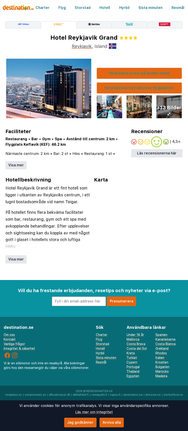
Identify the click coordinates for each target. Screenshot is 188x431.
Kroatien (161, 362)
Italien (159, 358)
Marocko (162, 371)
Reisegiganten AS (99, 391)
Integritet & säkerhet (19, 348)
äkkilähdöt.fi (81, 394)
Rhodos (161, 353)
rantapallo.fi (99, 394)
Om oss (9, 335)
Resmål (177, 7)
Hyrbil (124, 7)
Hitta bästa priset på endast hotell (139, 73)
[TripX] (129, 24)
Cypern (132, 362)
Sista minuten (150, 7)
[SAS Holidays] (23, 24)
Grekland (162, 348)
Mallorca (133, 339)
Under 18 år (135, 335)
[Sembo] (94, 24)
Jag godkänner (80, 422)
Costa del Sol (137, 348)
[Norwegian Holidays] (164, 24)
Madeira (161, 376)
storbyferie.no (173, 394)
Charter (43, 7)
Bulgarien (162, 367)
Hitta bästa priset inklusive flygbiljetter (139, 88)
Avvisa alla (111, 422)
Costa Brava (136, 344)
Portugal (133, 367)
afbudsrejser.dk (59, 394)
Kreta (131, 353)
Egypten (133, 376)
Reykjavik (82, 46)
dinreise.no (153, 394)
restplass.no (13, 394)
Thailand (133, 371)
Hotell (105, 7)
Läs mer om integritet (94, 412)
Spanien (161, 335)
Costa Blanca (165, 344)
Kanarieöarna (165, 339)
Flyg (62, 7)
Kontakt (10, 339)
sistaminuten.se (35, 394)
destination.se (133, 394)
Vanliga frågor (14, 344)
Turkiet (132, 358)
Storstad (83, 7)
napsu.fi (115, 394)
